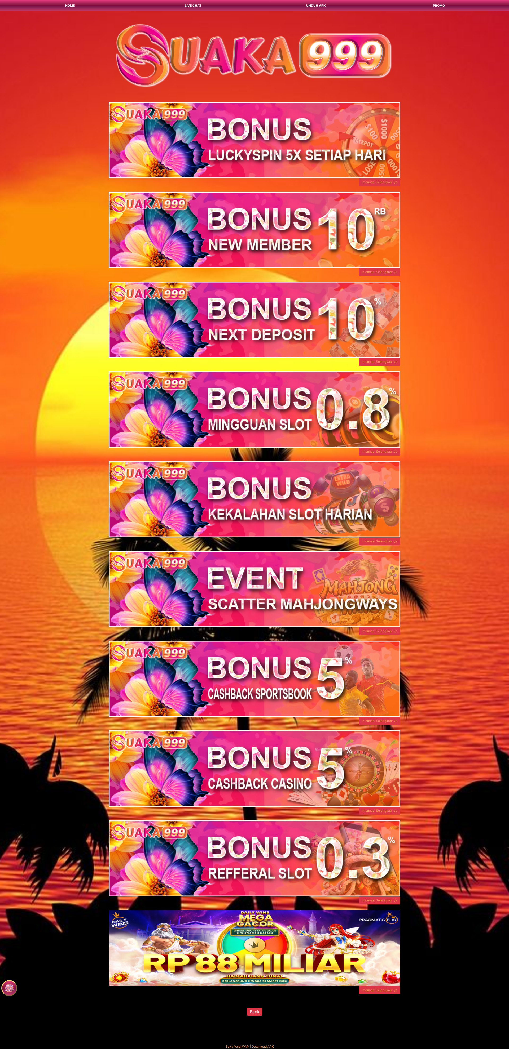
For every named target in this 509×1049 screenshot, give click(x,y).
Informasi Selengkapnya (379, 182)
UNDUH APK (316, 5)
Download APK (263, 1046)
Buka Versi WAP (237, 1046)
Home (70, 5)
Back (255, 1011)
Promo (439, 5)
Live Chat (193, 5)
